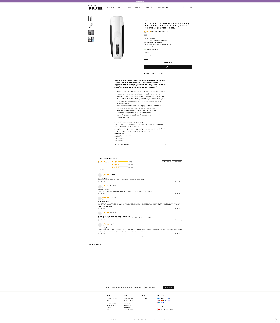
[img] (106, 174)
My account (127, 312)
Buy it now (168, 67)
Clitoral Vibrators (111, 300)
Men (129, 7)
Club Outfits (163, 7)
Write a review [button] (166, 161)
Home (145, 20)
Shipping (146, 59)
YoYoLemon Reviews (129, 300)
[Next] (91, 58)
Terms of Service (154, 319)
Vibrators (110, 7)
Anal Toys (150, 7)
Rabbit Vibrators (111, 303)
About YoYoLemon (128, 298)
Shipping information (121, 144)
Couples (138, 7)
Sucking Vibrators (112, 298)
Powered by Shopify (165, 319)
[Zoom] (117, 38)
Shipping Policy (128, 305)
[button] (147, 31)
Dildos (121, 7)
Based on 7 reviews (103, 162)
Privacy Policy (144, 319)
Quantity (146, 52)
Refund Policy (127, 307)
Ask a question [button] (177, 161)
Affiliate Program (128, 309)
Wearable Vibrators (112, 305)
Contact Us (127, 303)
